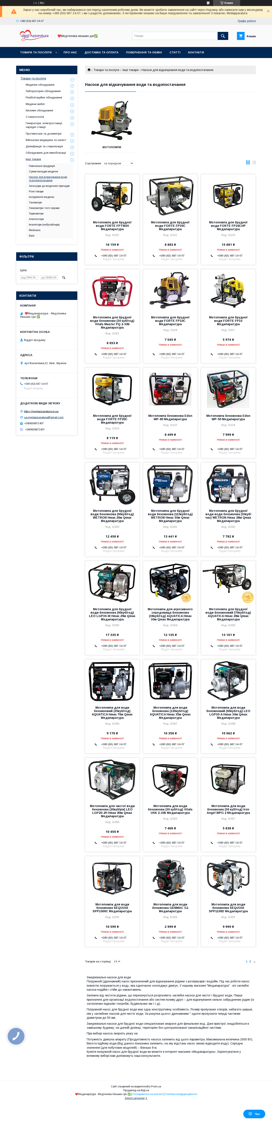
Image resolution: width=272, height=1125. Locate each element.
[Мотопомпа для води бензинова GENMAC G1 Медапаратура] (170, 877)
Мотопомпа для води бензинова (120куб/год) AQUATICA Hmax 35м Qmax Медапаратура (170, 712)
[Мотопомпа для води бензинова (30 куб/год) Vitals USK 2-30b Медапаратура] (170, 779)
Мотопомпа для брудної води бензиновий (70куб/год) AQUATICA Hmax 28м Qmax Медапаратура (228, 614)
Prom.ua (156, 1086)
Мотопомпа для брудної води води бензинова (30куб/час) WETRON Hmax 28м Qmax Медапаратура (228, 516)
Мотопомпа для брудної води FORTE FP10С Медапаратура (170, 321)
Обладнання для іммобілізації (46, 152)
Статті (175, 52)
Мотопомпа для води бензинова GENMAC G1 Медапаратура (170, 908)
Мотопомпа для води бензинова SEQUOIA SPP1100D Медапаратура (228, 908)
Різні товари (36, 191)
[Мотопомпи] (111, 120)
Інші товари (130, 70)
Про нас (70, 52)
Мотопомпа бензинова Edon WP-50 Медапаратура (228, 417)
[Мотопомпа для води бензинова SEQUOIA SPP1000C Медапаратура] (112, 877)
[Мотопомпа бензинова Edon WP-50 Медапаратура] (228, 389)
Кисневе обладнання (39, 110)
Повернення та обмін (144, 52)
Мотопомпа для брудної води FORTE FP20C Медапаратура (112, 419)
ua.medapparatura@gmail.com (44, 417)
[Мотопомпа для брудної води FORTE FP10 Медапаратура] (228, 290)
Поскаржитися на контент (148, 1094)
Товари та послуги (36, 52)
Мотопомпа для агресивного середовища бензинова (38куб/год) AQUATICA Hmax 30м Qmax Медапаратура (170, 614)
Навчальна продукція (42, 166)
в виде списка (254, 163)
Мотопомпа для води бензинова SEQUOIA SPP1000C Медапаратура (112, 908)
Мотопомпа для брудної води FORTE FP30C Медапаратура (170, 226)
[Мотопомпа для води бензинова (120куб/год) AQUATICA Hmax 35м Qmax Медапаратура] (170, 681)
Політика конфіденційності (181, 1094)
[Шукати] (223, 36)
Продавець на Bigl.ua (136, 1090)
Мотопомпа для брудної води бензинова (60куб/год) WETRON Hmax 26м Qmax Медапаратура (112, 516)
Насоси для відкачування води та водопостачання (48, 179)
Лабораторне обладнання (43, 91)
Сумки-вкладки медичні (43, 171)
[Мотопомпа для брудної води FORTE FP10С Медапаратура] (170, 290)
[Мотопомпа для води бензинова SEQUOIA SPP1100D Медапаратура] (228, 877)
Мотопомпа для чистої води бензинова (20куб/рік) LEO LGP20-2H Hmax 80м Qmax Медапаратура (112, 811)
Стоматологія (35, 116)
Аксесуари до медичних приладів (49, 185)
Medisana (34, 230)
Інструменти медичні (41, 197)
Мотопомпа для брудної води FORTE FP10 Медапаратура (228, 321)
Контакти (196, 52)
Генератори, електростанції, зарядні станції (44, 125)
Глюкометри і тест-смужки (44, 208)
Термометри (36, 213)
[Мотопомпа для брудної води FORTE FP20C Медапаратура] (112, 389)
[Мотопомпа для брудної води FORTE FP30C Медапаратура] (170, 195)
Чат (257, 1114)
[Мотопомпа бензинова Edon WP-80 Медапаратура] (170, 389)
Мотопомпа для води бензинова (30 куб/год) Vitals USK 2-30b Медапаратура (170, 809)
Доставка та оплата (101, 52)
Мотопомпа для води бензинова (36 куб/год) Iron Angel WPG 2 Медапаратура (228, 809)
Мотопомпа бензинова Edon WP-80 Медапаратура (170, 417)
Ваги (31, 235)
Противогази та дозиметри (43, 133)
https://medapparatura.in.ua (41, 411)
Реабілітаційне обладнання (44, 97)
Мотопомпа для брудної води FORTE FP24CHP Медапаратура (228, 226)
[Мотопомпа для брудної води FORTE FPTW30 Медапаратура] (112, 195)
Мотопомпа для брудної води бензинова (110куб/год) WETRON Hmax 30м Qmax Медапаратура (170, 516)
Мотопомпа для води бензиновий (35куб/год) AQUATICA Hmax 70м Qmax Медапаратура (112, 712)
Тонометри (35, 202)
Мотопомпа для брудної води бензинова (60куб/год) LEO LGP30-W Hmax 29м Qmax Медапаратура (112, 614)
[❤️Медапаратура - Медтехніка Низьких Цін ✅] (34, 41)
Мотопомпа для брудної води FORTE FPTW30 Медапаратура (112, 226)
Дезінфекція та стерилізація (44, 146)
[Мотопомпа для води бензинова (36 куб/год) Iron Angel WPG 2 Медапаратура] (228, 779)
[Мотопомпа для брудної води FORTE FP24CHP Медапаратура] (228, 195)
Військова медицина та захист (46, 140)
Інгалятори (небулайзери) (44, 224)
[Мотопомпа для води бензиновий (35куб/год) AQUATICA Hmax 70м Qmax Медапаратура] (112, 681)
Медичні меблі (35, 104)
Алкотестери (36, 219)
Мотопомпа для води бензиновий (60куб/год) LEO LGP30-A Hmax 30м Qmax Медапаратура (228, 712)
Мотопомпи (111, 147)
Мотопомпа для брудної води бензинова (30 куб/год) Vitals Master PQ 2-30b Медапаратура (112, 322)
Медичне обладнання (40, 84)
